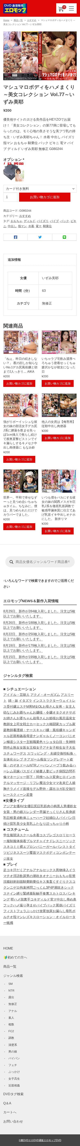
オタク (57, 712)
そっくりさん (56, 812)
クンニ (8, 887)
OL (40, 706)
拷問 (29, 887)
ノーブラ (56, 765)
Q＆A (7, 1103)
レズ (26, 917)
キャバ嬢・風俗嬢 (49, 730)
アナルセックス (44, 870)
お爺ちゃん (24, 712)
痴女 (43, 759)
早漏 (42, 812)
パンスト (62, 846)
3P (48, 887)
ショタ (51, 742)
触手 (39, 893)
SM (10, 983)
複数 (11, 1024)
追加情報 (14, 259)
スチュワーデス (14, 753)
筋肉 (47, 806)
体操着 (21, 841)
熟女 (16, 747)
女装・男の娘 (13, 812)
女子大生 (68, 747)
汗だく (18, 870)
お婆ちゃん (24, 718)
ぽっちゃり (54, 823)
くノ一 (54, 736)
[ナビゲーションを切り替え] (71, 8)
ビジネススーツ (18, 852)
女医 (23, 747)
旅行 (72, 789)
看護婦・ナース (24, 730)
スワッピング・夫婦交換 (45, 753)
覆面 (33, 852)
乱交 (65, 789)
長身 (69, 812)
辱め (69, 899)
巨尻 (34, 806)
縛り (19, 893)
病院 (62, 771)
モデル (34, 789)
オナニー (49, 876)
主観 (29, 742)
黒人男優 (63, 806)
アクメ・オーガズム (45, 694)
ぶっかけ (32, 911)
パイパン (65, 818)
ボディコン (54, 852)
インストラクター (46, 700)
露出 (11, 997)
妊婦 (49, 818)
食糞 (46, 893)
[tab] (40, 260)
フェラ (21, 911)
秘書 (39, 771)
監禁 (72, 876)
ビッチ (54, 771)
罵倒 (59, 905)
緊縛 (26, 893)
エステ (21, 706)
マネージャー (16, 777)
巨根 (10, 818)
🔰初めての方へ (15, 957)
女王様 (31, 747)
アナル (28, 870)
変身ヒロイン (62, 777)
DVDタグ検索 (13, 1094)
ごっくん (39, 887)
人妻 (46, 771)
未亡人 (67, 783)
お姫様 (51, 718)
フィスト (9, 911)
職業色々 (39, 742)
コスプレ (46, 835)
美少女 (21, 823)
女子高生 (14, 1078)
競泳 (16, 835)
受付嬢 (11, 706)
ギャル (44, 736)
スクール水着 (29, 835)
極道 (10, 742)
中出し (12, 226)
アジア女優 (11, 806)
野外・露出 (47, 789)
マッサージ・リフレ (24, 783)
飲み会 (68, 765)
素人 (11, 1017)
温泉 (69, 718)
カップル (65, 724)
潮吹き (59, 887)
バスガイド (28, 771)
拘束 (23, 887)
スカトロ (55, 893)
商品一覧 (18, 20)
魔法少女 (46, 783)
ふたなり (39, 823)
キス (42, 881)
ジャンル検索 (13, 975)
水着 (31, 226)
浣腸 (6, 881)
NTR (33, 765)
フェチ (12, 1065)
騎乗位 (47, 226)
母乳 (69, 911)
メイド (18, 789)
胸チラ (8, 789)
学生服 (8, 835)
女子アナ (42, 747)
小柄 (53, 806)
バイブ (54, 221)
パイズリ (42, 221)
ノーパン (43, 765)
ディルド (29, 221)
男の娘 (12, 1051)
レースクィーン (14, 794)
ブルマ (31, 841)
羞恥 (33, 893)
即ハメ (16, 899)
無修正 (12, 1004)
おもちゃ (16, 221)
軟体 (23, 818)
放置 (42, 911)
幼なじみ (9, 712)
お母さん (49, 706)
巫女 (10, 858)
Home (6, 20)
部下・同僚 (34, 777)
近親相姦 (16, 736)
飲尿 (23, 876)
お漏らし (59, 911)
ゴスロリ (59, 835)
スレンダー (31, 812)
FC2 (11, 1031)
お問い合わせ (13, 1121)
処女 (73, 806)
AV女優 (25, 806)
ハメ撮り (19, 905)
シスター (19, 742)
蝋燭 (10, 923)
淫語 (16, 876)
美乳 (29, 823)
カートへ (9, 1112)
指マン (22, 226)
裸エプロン (28, 846)
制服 (13, 841)
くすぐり (59, 881)
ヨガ (59, 789)
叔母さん (39, 718)
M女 (35, 706)
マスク (41, 852)
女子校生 (55, 747)
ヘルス (48, 777)
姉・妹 (13, 700)
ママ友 (57, 783)
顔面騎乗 (23, 881)
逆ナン (34, 736)
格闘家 (54, 724)
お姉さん (9, 718)
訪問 (69, 771)
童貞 (16, 818)
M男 (29, 706)
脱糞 (24, 899)
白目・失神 (64, 742)
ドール (25, 765)
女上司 (15, 724)
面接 (26, 789)
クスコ (70, 881)
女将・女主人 (65, 706)
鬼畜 (49, 881)
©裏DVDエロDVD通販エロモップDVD (40, 1140)
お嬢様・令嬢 (43, 712)
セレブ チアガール (26, 759)
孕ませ (31, 905)
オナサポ (68, 712)
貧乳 (13, 823)
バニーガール (46, 846)
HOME (8, 948)
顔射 (13, 881)
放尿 (49, 911)
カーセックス (39, 724)
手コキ (32, 899)
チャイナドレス (47, 841)
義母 (26, 736)
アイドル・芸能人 (16, 694)
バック (64, 221)
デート (65, 759)
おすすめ (31, 20)
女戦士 (25, 724)
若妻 (29, 794)
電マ (38, 226)
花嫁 (16, 771)
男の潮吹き (34, 876)
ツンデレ (53, 759)
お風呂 (61, 718)
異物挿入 (62, 870)
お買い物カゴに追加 (44, 197)
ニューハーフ (36, 818)
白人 (56, 818)
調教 (11, 1037)
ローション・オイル (51, 917)
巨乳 (40, 806)
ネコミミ (13, 846)
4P (52, 887)
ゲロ (16, 887)
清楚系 (12, 1044)
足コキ (8, 870)
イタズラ (25, 700)
